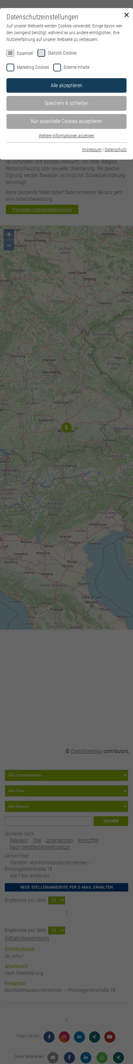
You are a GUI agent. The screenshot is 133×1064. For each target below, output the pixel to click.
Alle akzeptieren (66, 85)
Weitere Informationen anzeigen (66, 135)
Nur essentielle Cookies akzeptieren (66, 121)
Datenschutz (116, 149)
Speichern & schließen (66, 103)
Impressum (92, 149)
